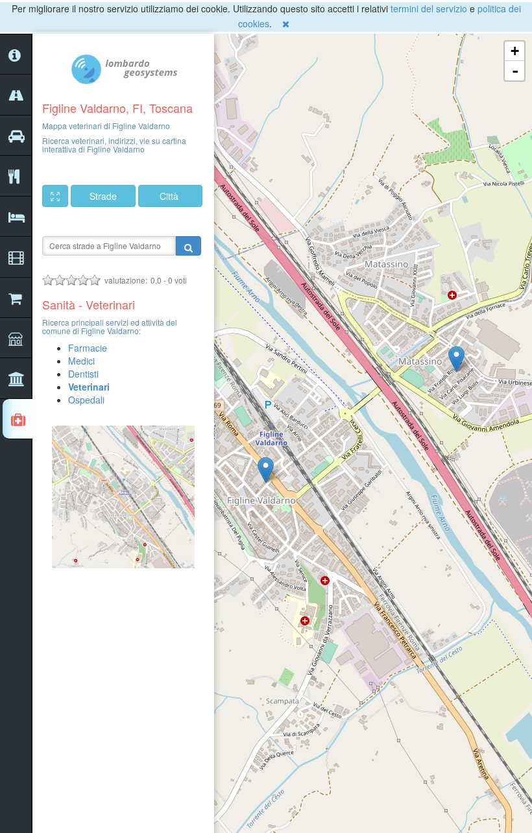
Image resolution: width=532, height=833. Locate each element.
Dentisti (83, 373)
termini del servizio (429, 8)
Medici (81, 360)
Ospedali (86, 399)
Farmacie (87, 347)
